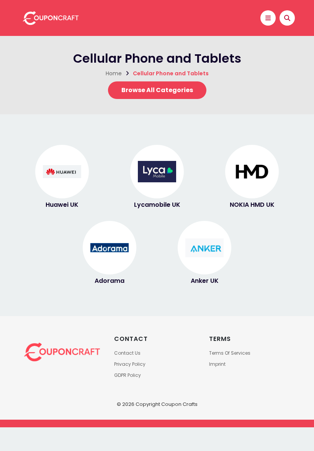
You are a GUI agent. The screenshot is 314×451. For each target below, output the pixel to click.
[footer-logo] (61, 351)
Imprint (217, 364)
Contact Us (127, 353)
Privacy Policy (130, 364)
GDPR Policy (127, 375)
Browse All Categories (157, 90)
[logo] (50, 17)
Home (114, 73)
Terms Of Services (229, 353)
